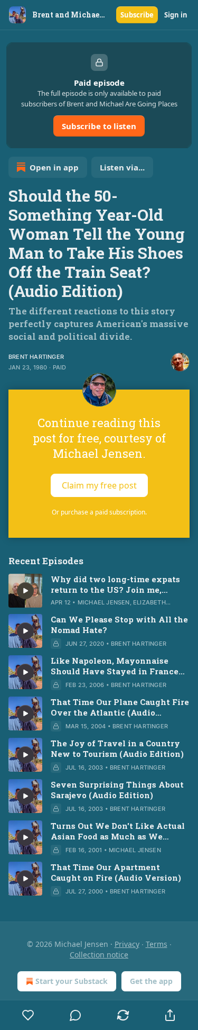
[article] (99, 591)
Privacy (127, 944)
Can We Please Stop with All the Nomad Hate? (119, 624)
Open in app (54, 167)
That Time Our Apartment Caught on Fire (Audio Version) (116, 872)
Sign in (175, 15)
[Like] (28, 1015)
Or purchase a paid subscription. (99, 512)
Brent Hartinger (36, 356)
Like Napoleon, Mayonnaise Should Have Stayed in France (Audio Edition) (114, 665)
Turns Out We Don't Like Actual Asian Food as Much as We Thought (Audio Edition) (118, 831)
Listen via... (122, 167)
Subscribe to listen (99, 126)
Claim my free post (99, 485)
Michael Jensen (104, 602)
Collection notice (99, 955)
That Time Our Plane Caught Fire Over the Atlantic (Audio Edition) (120, 707)
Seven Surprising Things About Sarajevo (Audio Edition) (117, 789)
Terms (156, 944)
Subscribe (137, 15)
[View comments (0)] (76, 1015)
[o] (25, 590)
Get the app (151, 981)
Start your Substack (71, 981)
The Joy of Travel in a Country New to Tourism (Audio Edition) (117, 748)
